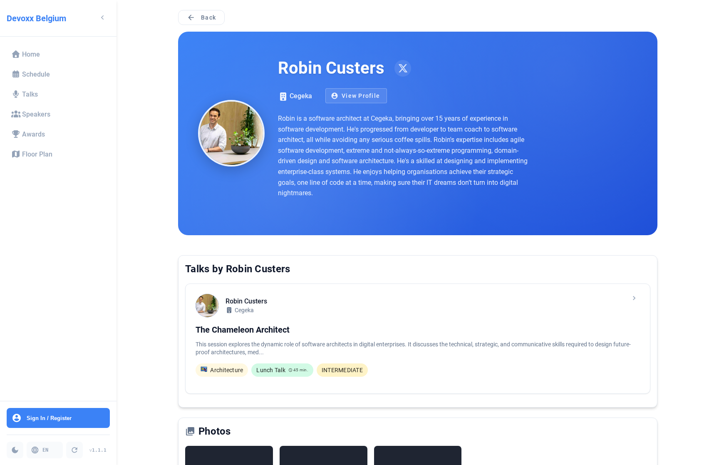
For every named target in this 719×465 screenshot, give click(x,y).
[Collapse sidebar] (102, 18)
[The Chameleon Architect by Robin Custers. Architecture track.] (418, 338)
